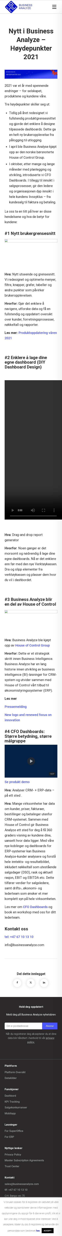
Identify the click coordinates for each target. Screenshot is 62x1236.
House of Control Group (32, 645)
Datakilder (11, 1078)
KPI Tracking (12, 1101)
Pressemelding (16, 707)
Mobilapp (10, 1113)
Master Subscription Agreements (24, 1160)
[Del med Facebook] (17, 982)
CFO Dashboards (35, 907)
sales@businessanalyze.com (22, 1184)
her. (38, 1230)
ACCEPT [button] (48, 1230)
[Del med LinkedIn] (44, 982)
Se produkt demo (17, 782)
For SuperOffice (14, 1131)
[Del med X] (31, 982)
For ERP (9, 1136)
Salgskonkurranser (16, 1107)
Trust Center (12, 1166)
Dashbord (10, 1095)
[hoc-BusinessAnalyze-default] (26, 6)
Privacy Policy (13, 1154)
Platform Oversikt (15, 1072)
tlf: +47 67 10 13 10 (16, 1189)
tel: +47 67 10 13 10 (19, 937)
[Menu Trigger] (54, 6)
